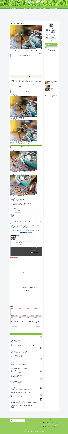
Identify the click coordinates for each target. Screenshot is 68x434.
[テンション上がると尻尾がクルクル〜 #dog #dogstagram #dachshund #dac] (39, 227)
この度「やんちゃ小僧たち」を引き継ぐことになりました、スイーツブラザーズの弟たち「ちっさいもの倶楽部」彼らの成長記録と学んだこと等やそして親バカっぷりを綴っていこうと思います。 (31, 216)
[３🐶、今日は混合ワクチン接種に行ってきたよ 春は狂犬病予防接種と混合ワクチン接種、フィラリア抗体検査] (26, 227)
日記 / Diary (27, 431)
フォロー (34, 250)
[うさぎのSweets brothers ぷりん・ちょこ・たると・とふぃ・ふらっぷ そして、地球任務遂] (33, 227)
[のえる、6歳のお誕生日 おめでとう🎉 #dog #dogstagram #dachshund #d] (20, 227)
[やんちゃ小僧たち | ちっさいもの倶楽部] (18, 214)
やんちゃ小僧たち (14, 420)
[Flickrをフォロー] (24, 244)
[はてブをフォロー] (20, 244)
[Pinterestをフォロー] (25, 244)
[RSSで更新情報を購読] (28, 244)
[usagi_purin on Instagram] (12, 215)
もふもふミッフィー (13, 358)
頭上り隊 (39, 431)
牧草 (35, 431)
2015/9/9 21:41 (13, 371)
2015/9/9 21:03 (12, 395)
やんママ (18, 235)
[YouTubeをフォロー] (23, 244)
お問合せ (42, 431)
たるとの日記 (12, 257)
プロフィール (32, 431)
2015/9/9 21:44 (13, 388)
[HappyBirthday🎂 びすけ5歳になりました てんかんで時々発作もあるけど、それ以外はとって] (13, 227)
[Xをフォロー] (18, 244)
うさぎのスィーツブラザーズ (25, 241)
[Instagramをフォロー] (21, 244)
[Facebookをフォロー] (19, 244)
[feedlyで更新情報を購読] (26, 244)
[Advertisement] (34, 15)
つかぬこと (22, 242)
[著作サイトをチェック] (16, 244)
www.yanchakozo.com (19, 218)
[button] (36, 51)
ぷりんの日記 (16, 257)
